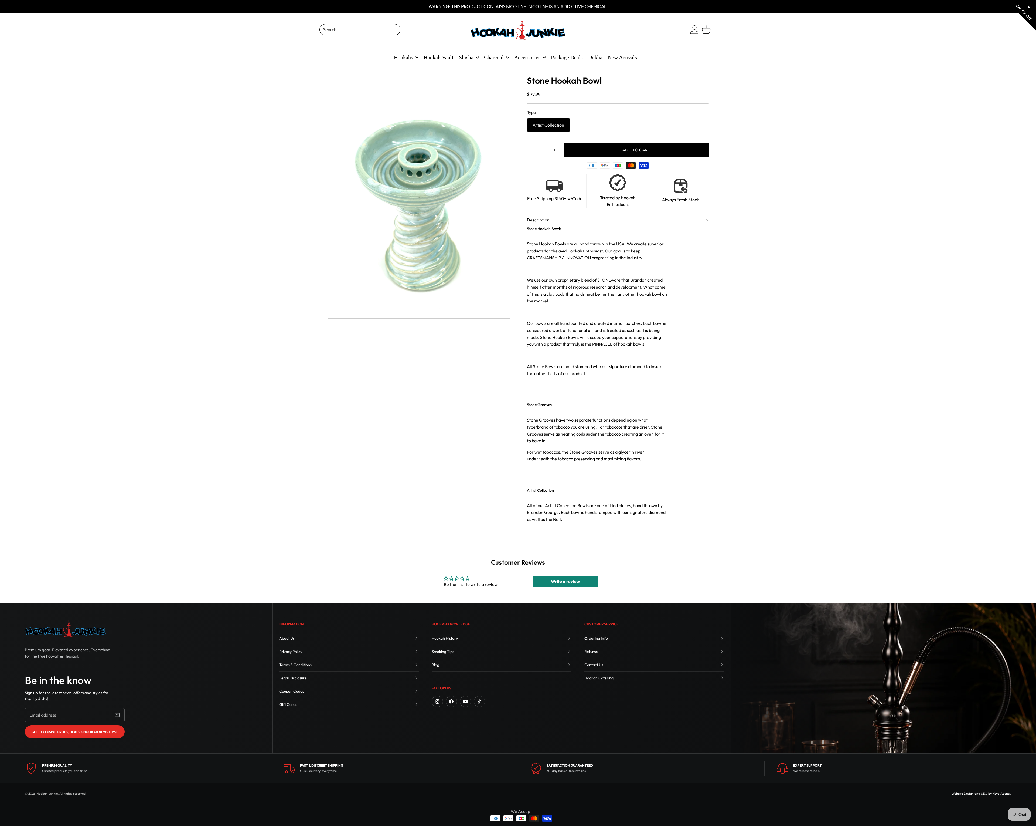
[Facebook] (451, 701)
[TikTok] (479, 701)
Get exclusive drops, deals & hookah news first (75, 732)
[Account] (694, 30)
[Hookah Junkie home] (65, 628)
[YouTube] (465, 701)
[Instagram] (437, 701)
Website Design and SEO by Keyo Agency (981, 793)
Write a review (565, 581)
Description (538, 219)
